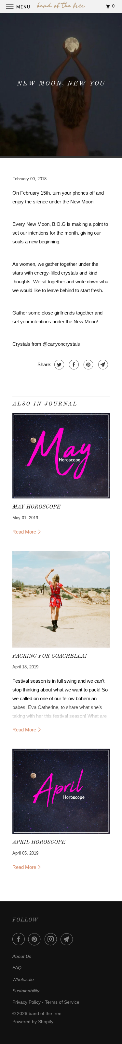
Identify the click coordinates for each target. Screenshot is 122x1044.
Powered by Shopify (32, 1021)
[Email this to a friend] (102, 364)
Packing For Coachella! (49, 656)
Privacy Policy (26, 1002)
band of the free (45, 1013)
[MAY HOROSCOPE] (61, 455)
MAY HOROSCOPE (36, 507)
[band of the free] (61, 6)
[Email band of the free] (68, 939)
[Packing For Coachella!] (61, 599)
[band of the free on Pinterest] (35, 939)
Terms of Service (62, 1002)
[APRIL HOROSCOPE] (61, 791)
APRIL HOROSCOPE (38, 842)
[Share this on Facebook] (73, 364)
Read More (24, 532)
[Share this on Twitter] (58, 364)
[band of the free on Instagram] (52, 939)
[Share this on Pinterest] (87, 364)
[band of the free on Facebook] (19, 939)
